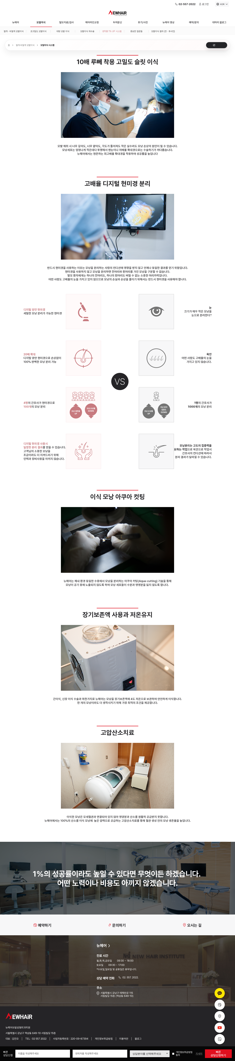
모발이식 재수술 (87, 31)
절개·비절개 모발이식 (25, 45)
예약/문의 (194, 22)
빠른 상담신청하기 (218, 1053)
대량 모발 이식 (62, 31)
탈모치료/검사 (66, 22)
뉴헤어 (15, 22)
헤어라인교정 (92, 22)
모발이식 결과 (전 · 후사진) (163, 31)
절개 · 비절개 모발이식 (14, 31)
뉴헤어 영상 (168, 22)
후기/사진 (143, 22)
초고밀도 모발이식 (38, 31)
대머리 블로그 (219, 22)
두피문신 (117, 22)
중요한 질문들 (136, 31)
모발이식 (41, 22)
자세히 (199, 1053)
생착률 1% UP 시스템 (111, 31)
